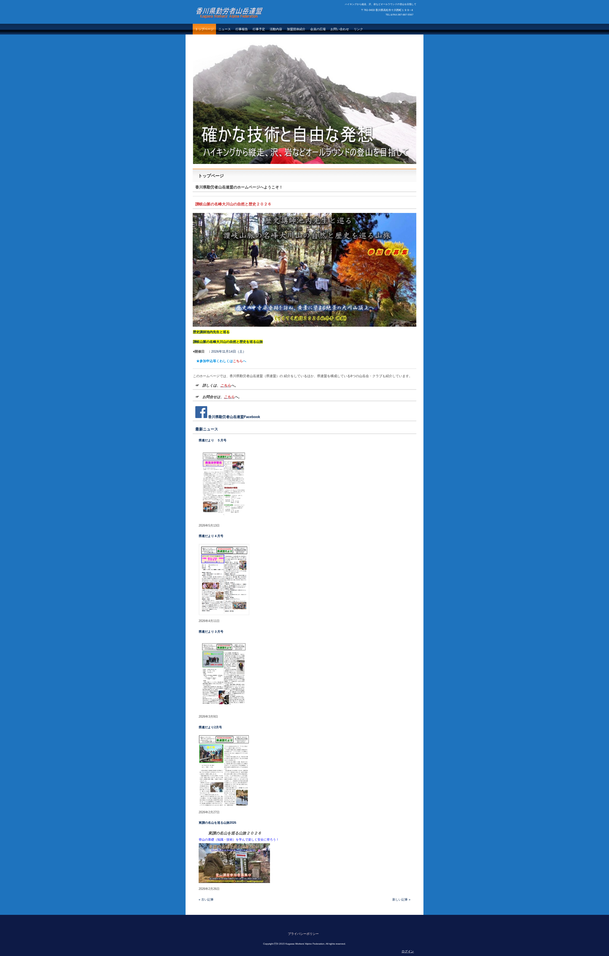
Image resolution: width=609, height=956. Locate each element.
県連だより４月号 (211, 536)
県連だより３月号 (211, 631)
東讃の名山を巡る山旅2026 (217, 822)
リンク (358, 29)
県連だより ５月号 (212, 440)
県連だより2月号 (210, 727)
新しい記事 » (401, 899)
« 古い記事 (206, 899)
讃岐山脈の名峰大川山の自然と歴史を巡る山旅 (228, 342)
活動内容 (276, 29)
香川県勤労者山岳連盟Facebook (234, 417)
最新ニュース (206, 429)
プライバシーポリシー (303, 934)
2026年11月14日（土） (219, 351)
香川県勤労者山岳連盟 (224, 22)
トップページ (204, 29)
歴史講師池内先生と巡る (211, 332)
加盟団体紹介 (296, 29)
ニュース (224, 29)
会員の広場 (318, 29)
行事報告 (242, 29)
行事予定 (259, 29)
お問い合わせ (339, 29)
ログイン (408, 951)
